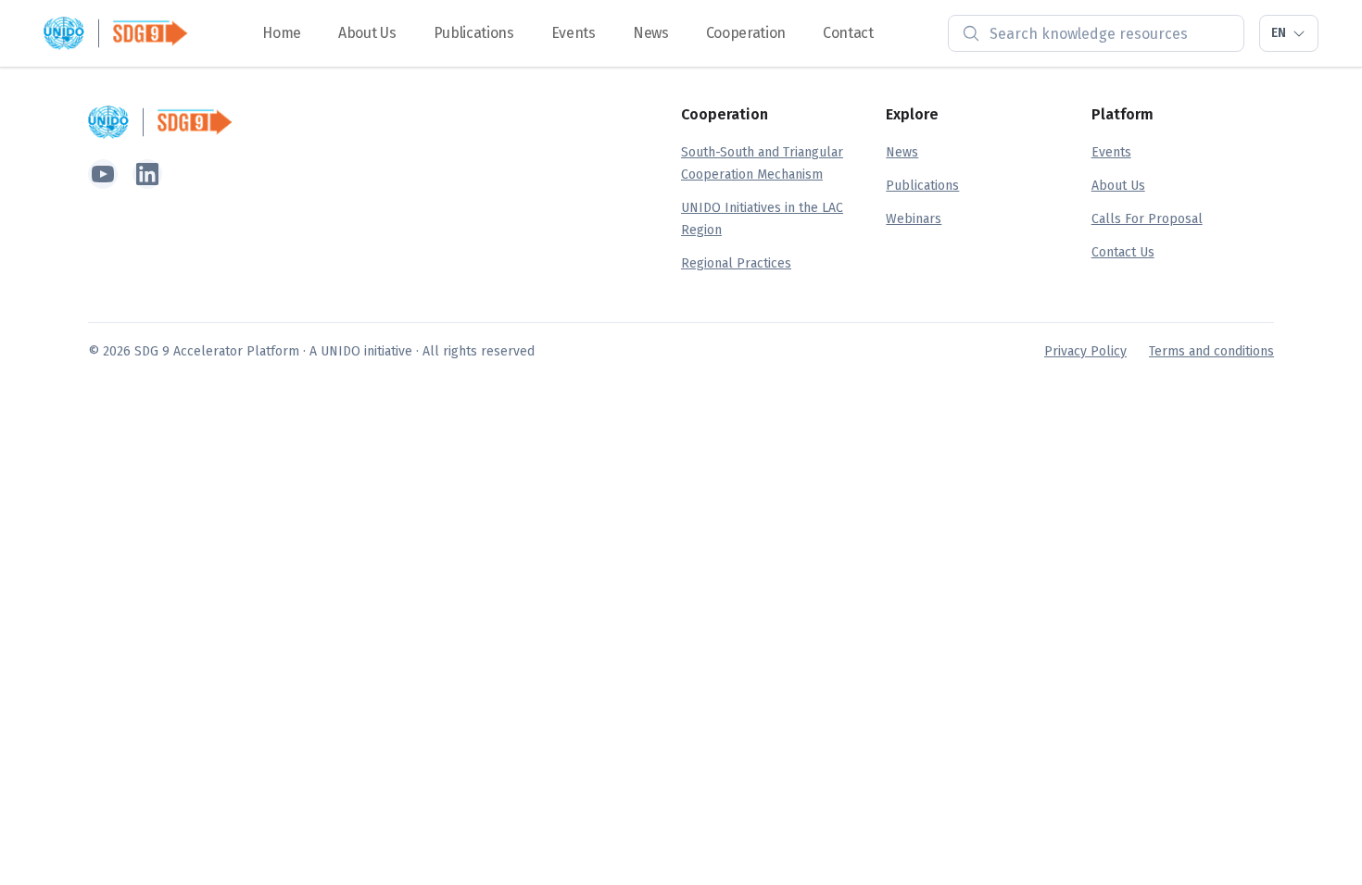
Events (573, 33)
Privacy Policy (1085, 351)
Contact (848, 33)
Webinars (913, 219)
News (651, 33)
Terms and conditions (1211, 351)
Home (281, 33)
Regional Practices (736, 263)
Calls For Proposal (1147, 219)
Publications (474, 33)
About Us (367, 33)
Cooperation (746, 33)
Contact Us (1122, 252)
